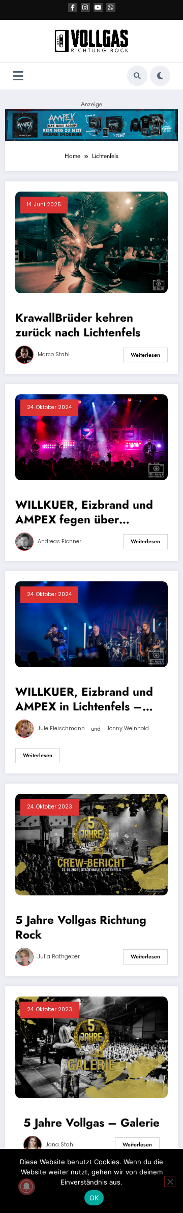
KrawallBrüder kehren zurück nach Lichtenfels (77, 325)
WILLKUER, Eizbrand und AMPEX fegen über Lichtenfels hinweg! (84, 512)
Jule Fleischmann (61, 728)
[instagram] (85, 7)
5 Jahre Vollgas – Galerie (91, 1122)
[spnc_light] (160, 76)
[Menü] (18, 76)
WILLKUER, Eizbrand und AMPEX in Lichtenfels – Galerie (84, 699)
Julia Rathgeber (59, 956)
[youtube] (98, 7)
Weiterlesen (145, 355)
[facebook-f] (72, 7)
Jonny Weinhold (128, 728)
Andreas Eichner (59, 541)
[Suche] (137, 75)
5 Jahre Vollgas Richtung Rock (80, 928)
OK (94, 1198)
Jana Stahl (60, 1144)
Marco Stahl (54, 354)
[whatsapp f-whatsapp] (110, 7)
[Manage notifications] (26, 1186)
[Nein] (169, 1181)
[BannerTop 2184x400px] (91, 124)
